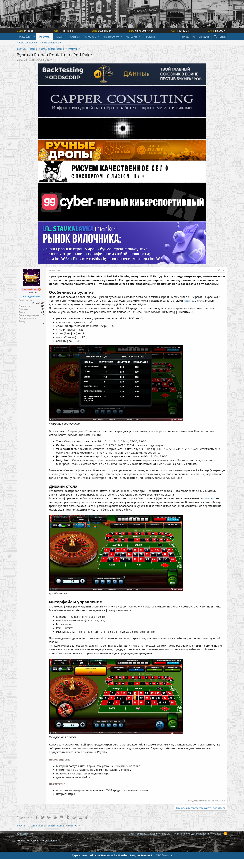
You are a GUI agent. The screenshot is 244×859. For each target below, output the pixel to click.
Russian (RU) (27, 833)
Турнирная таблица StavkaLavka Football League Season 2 (112, 855)
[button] (34, 36)
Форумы (45, 36)
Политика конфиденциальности (191, 833)
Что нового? (111, 36)
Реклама (149, 36)
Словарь (90, 36)
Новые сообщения (27, 42)
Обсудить (165, 855)
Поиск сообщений (50, 42)
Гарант (60, 36)
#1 (224, 270)
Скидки (75, 36)
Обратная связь (137, 833)
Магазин (131, 36)
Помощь (216, 833)
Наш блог (25, 36)
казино (188, 300)
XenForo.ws (55, 840)
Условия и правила (159, 833)
